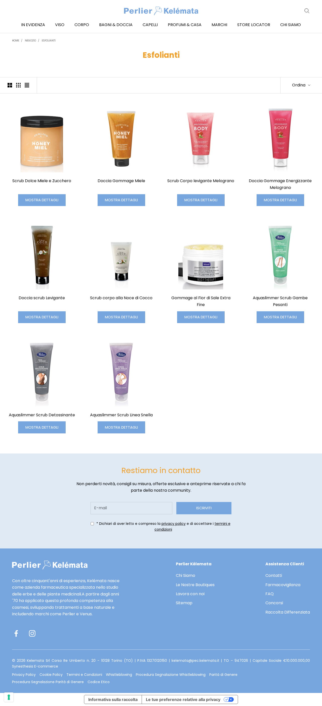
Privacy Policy (24, 674)
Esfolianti (49, 40)
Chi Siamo (185, 575)
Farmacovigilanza (282, 585)
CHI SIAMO (290, 25)
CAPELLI (150, 25)
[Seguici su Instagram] (32, 633)
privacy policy (174, 523)
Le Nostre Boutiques (195, 585)
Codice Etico (99, 681)
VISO (59, 25)
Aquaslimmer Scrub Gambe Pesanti (280, 301)
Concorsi (274, 603)
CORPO (81, 25)
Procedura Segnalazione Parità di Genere (48, 681)
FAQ (269, 594)
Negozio (30, 40)
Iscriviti (204, 508)
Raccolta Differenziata (287, 612)
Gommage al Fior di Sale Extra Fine (200, 301)
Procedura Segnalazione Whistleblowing (171, 674)
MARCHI (219, 25)
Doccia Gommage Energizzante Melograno (280, 184)
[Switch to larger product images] (10, 85)
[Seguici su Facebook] (16, 633)
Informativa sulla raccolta (113, 699)
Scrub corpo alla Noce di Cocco (121, 298)
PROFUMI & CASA (185, 25)
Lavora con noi (190, 594)
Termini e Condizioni (84, 674)
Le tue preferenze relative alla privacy (183, 699)
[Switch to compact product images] (27, 85)
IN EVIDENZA (33, 25)
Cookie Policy (51, 674)
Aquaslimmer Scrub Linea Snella (121, 415)
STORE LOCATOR (253, 25)
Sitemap (184, 603)
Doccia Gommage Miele (121, 181)
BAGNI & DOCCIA (116, 25)
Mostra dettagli (41, 200)
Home (15, 40)
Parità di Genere (223, 674)
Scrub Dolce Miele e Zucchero (41, 181)
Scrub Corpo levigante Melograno (200, 181)
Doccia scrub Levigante (42, 298)
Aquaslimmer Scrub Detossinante (42, 415)
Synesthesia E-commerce (35, 666)
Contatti (273, 575)
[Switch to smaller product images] (18, 85)
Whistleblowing (119, 674)
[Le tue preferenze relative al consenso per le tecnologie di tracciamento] (9, 697)
